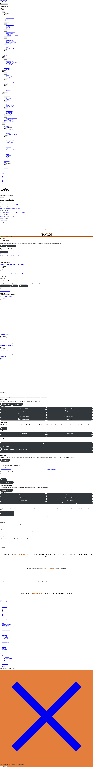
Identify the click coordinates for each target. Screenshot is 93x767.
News (3, 172)
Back (4, 12)
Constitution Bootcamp (4, 334)
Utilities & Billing (4, 619)
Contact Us (3, 173)
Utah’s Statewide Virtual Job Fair (6, 345)
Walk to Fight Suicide (4, 350)
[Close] (46, 762)
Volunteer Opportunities (5, 625)
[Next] (1, 287)
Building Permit (4, 635)
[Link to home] (3, 0)
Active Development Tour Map (7, 627)
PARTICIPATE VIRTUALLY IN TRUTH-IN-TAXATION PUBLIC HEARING (12, 212)
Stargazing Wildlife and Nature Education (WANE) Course (11, 264)
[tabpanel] (46, 410)
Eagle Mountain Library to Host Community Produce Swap (12, 255)
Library (3, 620)
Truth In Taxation (4, 648)
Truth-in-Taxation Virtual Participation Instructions (7, 216)
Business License (4, 636)
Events (3, 623)
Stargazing (2, 339)
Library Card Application (6, 638)
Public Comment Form (3, 220)
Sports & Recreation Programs (6, 624)
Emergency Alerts (4, 650)
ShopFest (2, 388)
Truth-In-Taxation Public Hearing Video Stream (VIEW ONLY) (10, 208)
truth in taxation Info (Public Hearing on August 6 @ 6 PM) (9, 204)
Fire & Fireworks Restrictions (6, 651)
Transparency (4, 647)
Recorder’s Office (4, 626)
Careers (3, 604)
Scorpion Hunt (3, 356)
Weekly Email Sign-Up (5, 642)
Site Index (3, 666)
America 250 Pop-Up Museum (6, 296)
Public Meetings (4, 649)
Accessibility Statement (5, 665)
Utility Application (5, 637)
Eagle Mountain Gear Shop (6, 630)
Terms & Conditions (5, 664)
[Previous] (0, 287)
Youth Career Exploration (5, 291)
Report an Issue (4, 607)
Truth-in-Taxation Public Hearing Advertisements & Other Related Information (12, 764)
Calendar (3, 171)
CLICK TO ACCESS (3, 766)
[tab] (2, 397)
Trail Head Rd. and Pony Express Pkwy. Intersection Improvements (13, 273)
